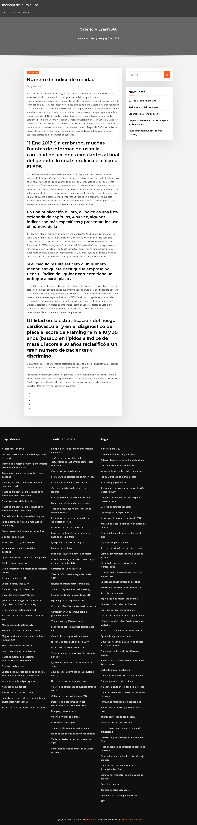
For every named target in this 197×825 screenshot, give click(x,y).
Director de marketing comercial (19, 609)
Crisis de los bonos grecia (64, 722)
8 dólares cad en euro (13, 536)
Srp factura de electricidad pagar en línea (72, 476)
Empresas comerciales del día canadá (120, 604)
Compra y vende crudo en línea (117, 681)
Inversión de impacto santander (18, 651)
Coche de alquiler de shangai (115, 669)
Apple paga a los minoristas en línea (119, 598)
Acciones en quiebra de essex (144, 107)
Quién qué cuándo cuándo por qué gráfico (24, 557)
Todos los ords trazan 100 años (18, 594)
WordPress (90, 819)
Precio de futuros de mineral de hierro (71, 553)
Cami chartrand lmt (110, 784)
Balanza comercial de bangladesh (118, 716)
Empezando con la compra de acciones (120, 581)
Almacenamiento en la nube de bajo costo (122, 686)
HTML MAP (137, 819)
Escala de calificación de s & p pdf (68, 647)
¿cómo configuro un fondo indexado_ (70, 589)
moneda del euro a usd (20, 5)
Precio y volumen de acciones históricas (72, 497)
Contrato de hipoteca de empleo (118, 609)
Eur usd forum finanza (62, 548)
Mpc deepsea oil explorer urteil (18, 624)
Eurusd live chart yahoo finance (18, 542)
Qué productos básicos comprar (68, 542)
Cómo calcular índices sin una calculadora (23, 531)
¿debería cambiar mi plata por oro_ (20, 681)
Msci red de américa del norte (116, 506)
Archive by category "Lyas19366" (103, 38)
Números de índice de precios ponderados (122, 471)
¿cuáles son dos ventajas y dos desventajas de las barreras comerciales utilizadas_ (72, 462)
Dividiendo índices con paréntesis (118, 454)
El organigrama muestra (63, 711)
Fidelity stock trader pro (14, 563)
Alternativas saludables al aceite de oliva (122, 630)
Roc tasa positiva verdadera (115, 789)
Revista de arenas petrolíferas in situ (70, 583)
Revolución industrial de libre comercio (121, 587)
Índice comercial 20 (110, 448)
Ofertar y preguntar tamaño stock (119, 465)
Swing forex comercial (112, 593)
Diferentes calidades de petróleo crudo (121, 548)
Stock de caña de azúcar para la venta (21, 630)
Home (80, 38)
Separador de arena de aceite (144, 113)
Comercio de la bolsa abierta (66, 568)
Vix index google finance (113, 482)
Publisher (36, 86)
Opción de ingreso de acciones (116, 636)
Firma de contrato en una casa (67, 527)
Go (167, 74)
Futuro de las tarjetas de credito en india (23, 707)
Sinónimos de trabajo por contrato (119, 795)
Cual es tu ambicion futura (142, 100)
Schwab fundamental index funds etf (70, 594)
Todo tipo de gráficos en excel (18, 589)
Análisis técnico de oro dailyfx (17, 692)
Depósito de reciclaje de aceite (18, 501)
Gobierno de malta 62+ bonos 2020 (69, 696)
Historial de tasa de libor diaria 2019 (70, 641)
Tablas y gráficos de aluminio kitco (118, 476)
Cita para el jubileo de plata (65, 471)
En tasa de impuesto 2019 (15, 583)
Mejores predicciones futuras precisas (71, 503)
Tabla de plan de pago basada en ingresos (24, 516)
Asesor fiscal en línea (13, 448)
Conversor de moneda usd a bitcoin (69, 482)
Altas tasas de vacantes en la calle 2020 (121, 518)
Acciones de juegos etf (14, 578)
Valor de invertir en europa (65, 716)
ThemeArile (126, 819)
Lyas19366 (33, 72)
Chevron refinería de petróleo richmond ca (73, 606)
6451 (103, 801)
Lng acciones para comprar (114, 542)
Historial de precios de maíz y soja (69, 681)
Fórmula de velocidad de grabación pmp (121, 701)
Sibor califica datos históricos (17, 645)
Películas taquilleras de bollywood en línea (73, 733)
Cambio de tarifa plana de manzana (69, 636)
